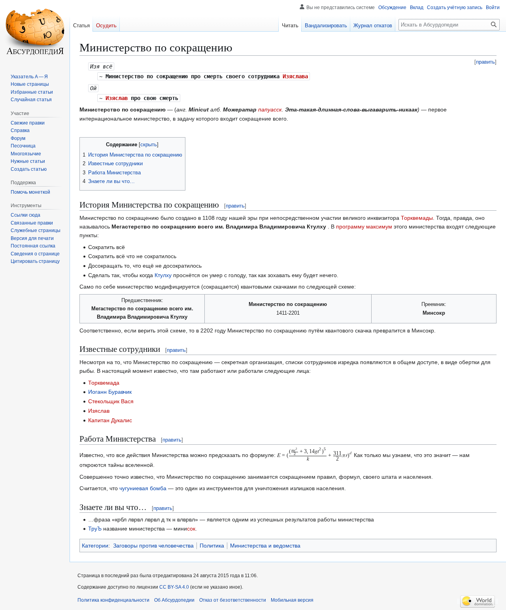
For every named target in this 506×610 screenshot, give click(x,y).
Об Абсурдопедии (174, 600)
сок (191, 528)
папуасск (270, 109)
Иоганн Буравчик (110, 392)
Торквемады (417, 218)
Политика (212, 545)
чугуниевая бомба (142, 488)
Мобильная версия (292, 600)
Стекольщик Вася (111, 401)
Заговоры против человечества (153, 545)
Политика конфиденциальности (113, 600)
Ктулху (163, 275)
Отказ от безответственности (232, 600)
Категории (95, 545)
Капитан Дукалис (110, 420)
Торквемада (103, 383)
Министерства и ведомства (265, 545)
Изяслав (117, 98)
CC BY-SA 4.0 (174, 587)
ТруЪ (95, 528)
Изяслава (295, 76)
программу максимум (364, 226)
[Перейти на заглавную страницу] (34, 31)
